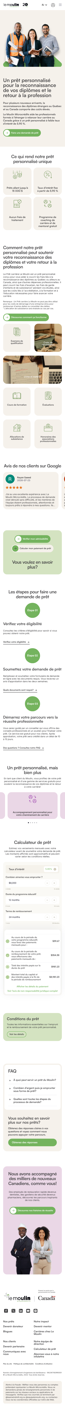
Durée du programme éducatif (21, 894)
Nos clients (9, 1341)
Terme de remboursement (19, 911)
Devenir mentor (43, 1326)
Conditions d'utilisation (43, 1364)
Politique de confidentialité (24, 1364)
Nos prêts (8, 1321)
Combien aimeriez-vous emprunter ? (24, 877)
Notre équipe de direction (43, 1342)
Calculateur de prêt (45, 1349)
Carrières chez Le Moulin (44, 1332)
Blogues (7, 1331)
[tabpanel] (32, 490)
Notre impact (41, 1321)
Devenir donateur (13, 1326)
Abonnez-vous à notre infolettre (46, 1355)
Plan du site (7, 1364)
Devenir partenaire (14, 1346)
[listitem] (32, 77)
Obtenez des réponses (24, 1142)
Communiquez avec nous (14, 1352)
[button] (45, 5)
